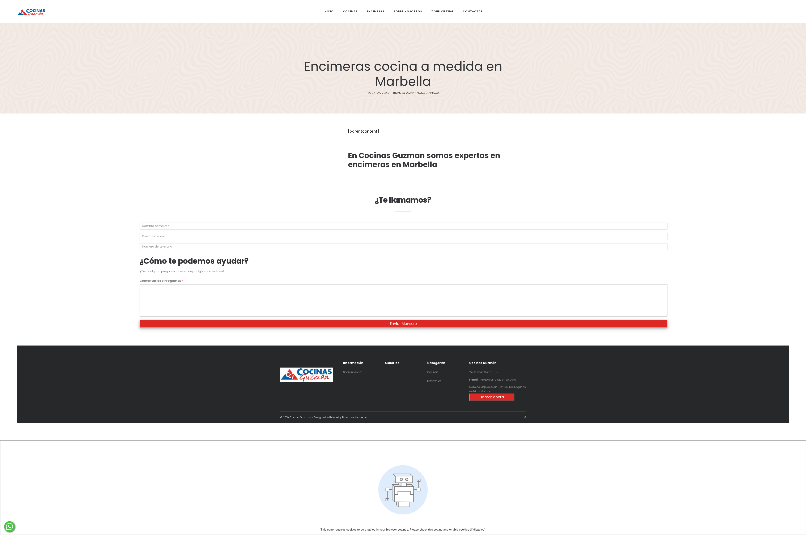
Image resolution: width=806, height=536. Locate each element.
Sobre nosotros (352, 372)
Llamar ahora (492, 397)
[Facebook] (525, 417)
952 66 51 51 (491, 372)
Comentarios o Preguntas (161, 281)
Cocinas (432, 372)
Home (370, 92)
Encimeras (383, 92)
